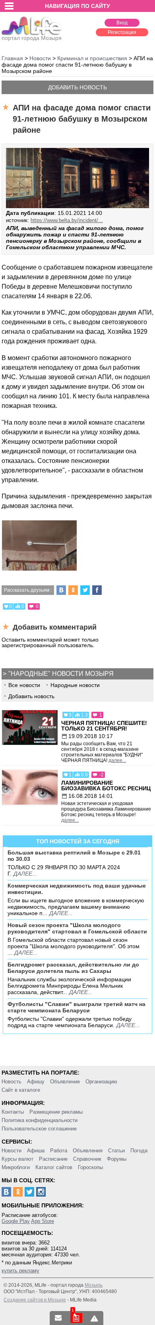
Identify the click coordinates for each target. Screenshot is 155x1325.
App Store (42, 1221)
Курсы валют (17, 1159)
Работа (58, 1151)
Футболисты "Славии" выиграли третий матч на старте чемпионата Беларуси (76, 1007)
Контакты (13, 1112)
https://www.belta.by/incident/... (67, 220)
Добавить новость (77, 87)
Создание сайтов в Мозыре (35, 1300)
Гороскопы (90, 1167)
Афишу (36, 1082)
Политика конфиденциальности (40, 1120)
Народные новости (75, 685)
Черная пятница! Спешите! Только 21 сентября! (104, 726)
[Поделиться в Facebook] (97, 590)
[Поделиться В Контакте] (61, 590)
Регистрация (122, 32)
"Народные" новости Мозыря (61, 673)
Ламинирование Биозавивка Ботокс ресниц (106, 785)
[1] (76, 1318)
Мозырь (94, 1285)
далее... (117, 760)
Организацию (101, 1082)
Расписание (53, 1159)
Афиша (36, 1151)
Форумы (116, 1159)
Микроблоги (16, 1167)
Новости (11, 1151)
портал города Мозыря (32, 38)
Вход (122, 23)
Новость (11, 1082)
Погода (138, 1151)
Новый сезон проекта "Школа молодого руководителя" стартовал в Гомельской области (77, 928)
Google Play (16, 1221)
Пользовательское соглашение (39, 1129)
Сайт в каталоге (21, 1090)
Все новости (24, 685)
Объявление (65, 1082)
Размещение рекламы (56, 1112)
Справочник (87, 1159)
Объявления (88, 1151)
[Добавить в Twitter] (85, 590)
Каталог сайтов (53, 1167)
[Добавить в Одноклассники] (73, 590)
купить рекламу (20, 1271)
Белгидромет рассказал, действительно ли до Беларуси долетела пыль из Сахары (73, 967)
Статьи (116, 1151)
